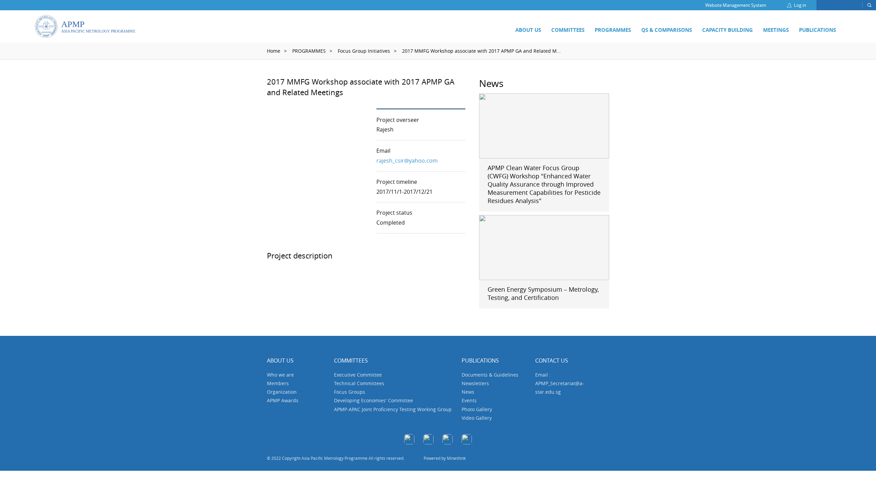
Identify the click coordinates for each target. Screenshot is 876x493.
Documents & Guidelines (490, 374)
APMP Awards (282, 400)
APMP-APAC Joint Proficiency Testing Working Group (393, 409)
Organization (282, 392)
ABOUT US (528, 30)
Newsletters (475, 383)
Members (278, 383)
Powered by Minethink (445, 458)
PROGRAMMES (613, 30)
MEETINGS (776, 30)
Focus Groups (349, 392)
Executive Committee (358, 374)
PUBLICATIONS (817, 30)
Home (273, 51)
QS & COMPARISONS (666, 30)
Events (469, 400)
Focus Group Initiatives (364, 51)
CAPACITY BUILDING (727, 30)
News (468, 392)
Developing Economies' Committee (373, 400)
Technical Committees (359, 383)
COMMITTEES (567, 30)
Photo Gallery (477, 409)
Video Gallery (477, 418)
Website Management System (735, 5)
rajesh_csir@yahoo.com (407, 160)
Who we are (280, 374)
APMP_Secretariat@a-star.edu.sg (559, 387)
